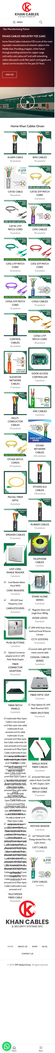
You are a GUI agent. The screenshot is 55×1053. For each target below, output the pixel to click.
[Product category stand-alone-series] (39, 589)
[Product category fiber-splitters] (39, 711)
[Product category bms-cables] (39, 147)
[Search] (41, 22)
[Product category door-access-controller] (39, 365)
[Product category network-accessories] (15, 812)
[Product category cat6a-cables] (39, 291)
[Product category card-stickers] (15, 607)
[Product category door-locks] (39, 616)
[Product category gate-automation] (15, 791)
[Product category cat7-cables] (39, 844)
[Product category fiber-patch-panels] (15, 697)
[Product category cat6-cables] (39, 219)
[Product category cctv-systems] (39, 636)
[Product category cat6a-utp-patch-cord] (39, 328)
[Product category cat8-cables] (39, 872)
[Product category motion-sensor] (39, 816)
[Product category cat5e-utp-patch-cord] (15, 218)
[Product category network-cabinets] (15, 852)
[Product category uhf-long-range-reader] (15, 561)
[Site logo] (27, 9)
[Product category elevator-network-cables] (15, 371)
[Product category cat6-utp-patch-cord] (15, 256)
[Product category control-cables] (15, 331)
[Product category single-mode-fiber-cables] (39, 756)
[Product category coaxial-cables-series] (39, 657)
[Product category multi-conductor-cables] (15, 412)
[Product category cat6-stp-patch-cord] (39, 256)
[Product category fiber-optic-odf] (39, 685)
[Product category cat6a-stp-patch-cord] (15, 293)
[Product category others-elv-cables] (39, 479)
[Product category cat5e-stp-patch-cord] (39, 184)
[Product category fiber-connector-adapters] (15, 664)
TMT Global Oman (23, 964)
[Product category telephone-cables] (39, 551)
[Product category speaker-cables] (15, 525)
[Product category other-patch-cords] (15, 451)
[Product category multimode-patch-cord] (15, 766)
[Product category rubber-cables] (39, 514)
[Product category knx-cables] (39, 401)
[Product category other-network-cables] (39, 439)
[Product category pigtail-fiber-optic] (15, 489)
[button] (27, 102)
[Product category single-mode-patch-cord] (39, 786)
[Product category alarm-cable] (15, 147)
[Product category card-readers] (15, 589)
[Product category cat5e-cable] (15, 182)
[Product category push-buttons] (15, 633)
